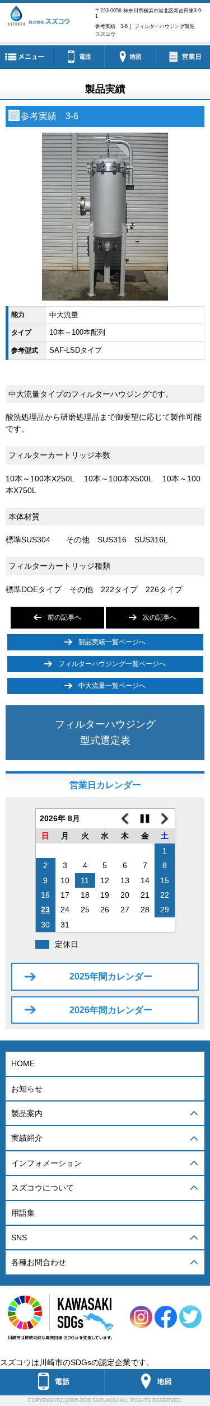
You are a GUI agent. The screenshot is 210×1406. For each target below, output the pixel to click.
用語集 (23, 1212)
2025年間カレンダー (110, 976)
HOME (23, 1063)
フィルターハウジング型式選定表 (105, 732)
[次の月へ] (165, 818)
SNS (19, 1237)
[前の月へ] (125, 818)
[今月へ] (145, 818)
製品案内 (27, 1113)
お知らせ (27, 1088)
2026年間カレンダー (110, 1010)
